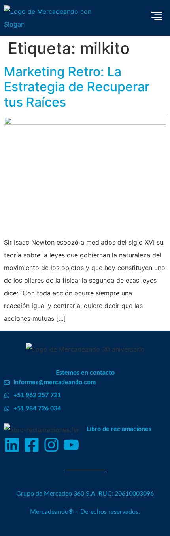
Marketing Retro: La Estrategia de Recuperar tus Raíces (76, 87)
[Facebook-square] (32, 445)
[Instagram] (51, 445)
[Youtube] (71, 445)
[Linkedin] (12, 445)
